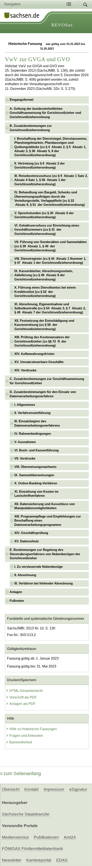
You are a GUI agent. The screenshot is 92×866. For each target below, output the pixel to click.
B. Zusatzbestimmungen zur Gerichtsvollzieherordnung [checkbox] (31, 128)
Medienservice (15, 837)
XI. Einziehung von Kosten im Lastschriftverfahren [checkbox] (36, 493)
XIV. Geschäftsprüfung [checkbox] (31, 533)
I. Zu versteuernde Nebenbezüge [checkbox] (38, 566)
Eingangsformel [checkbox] (21, 99)
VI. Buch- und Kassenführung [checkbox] (36, 450)
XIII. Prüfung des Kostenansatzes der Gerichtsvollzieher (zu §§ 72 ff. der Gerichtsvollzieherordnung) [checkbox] (42, 341)
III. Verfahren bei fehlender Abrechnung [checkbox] (43, 583)
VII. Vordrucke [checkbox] (24, 458)
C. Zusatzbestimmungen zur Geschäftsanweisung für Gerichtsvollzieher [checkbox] (47, 381)
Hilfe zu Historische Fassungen (33, 729)
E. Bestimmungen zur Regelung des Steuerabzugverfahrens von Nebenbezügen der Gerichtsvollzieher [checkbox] (45, 554)
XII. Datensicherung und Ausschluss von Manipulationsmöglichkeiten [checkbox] (44, 506)
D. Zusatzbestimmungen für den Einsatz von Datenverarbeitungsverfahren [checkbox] (43, 394)
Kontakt (31, 789)
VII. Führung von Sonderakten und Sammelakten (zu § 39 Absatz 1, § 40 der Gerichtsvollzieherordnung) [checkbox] (50, 246)
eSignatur (78, 789)
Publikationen (46, 837)
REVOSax (62, 25)
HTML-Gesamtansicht (26, 691)
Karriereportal (38, 860)
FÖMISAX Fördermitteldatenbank (32, 848)
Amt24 (70, 837)
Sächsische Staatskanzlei (25, 814)
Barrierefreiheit (20, 742)
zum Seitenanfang (22, 773)
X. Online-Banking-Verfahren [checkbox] (35, 483)
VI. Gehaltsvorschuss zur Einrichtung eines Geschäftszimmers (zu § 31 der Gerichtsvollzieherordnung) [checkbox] (46, 230)
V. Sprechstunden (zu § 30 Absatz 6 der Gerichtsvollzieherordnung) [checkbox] (44, 215)
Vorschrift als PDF (23, 697)
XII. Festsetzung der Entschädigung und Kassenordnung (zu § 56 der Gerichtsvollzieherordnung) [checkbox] (44, 325)
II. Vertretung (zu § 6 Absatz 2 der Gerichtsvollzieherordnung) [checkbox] (39, 165)
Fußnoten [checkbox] (17, 600)
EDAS (62, 860)
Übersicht (10, 789)
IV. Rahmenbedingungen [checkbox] (32, 433)
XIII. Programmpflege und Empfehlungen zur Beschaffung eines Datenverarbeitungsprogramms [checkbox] (47, 520)
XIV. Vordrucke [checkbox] (25, 370)
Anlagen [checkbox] (16, 592)
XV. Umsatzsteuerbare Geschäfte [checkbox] (39, 362)
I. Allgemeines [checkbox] (24, 404)
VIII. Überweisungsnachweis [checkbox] (35, 467)
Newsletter (11, 860)
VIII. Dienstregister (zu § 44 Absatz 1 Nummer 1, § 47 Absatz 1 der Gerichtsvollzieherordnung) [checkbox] (50, 260)
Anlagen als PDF (22, 704)
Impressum (54, 789)
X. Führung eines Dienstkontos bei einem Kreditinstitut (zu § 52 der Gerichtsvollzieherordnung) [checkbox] (45, 292)
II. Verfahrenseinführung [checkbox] (32, 413)
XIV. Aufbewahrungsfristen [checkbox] (34, 354)
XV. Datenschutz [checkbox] (26, 541)
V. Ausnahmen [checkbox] (25, 442)
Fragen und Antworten (26, 735)
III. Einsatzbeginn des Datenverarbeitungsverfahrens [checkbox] (37, 423)
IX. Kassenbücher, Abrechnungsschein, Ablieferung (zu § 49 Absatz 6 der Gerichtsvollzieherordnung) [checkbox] (43, 275)
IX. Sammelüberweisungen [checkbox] (34, 475)
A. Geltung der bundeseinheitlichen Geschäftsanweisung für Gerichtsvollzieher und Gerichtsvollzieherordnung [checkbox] (45, 113)
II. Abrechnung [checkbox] (25, 575)
